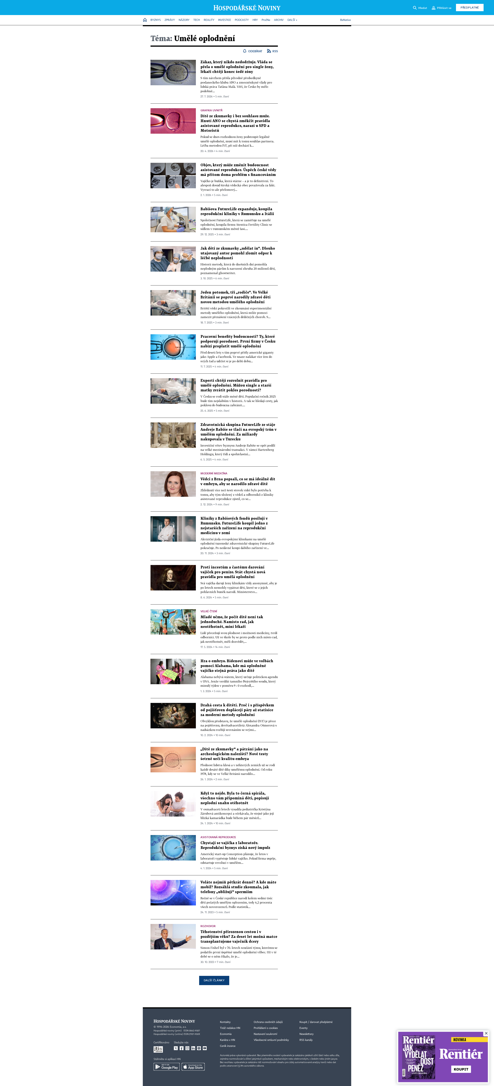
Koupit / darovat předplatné (315, 1022)
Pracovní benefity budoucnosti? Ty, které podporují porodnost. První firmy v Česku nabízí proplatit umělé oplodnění (237, 341)
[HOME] (145, 20)
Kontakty (225, 1022)
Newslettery (306, 1034)
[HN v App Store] (193, 1067)
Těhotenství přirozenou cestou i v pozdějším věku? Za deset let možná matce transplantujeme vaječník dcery (238, 936)
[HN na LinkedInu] (193, 1048)
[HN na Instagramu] (187, 1048)
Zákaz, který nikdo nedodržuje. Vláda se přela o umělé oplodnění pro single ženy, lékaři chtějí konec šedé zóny (236, 67)
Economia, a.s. (178, 1027)
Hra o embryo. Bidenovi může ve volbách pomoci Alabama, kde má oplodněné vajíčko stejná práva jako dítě (236, 666)
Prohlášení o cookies (266, 1028)
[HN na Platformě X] (176, 1048)
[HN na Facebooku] (182, 1048)
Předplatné (470, 7)
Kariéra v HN (227, 1040)
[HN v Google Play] (167, 1067)
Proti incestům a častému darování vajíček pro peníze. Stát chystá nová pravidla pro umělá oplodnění (232, 572)
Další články (214, 980)
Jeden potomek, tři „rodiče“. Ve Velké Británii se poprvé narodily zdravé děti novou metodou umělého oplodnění (235, 297)
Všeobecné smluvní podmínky (271, 1040)
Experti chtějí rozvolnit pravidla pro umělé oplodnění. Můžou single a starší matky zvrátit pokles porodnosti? (235, 385)
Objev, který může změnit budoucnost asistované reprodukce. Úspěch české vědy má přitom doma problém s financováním (238, 170)
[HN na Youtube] (205, 1048)
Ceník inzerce (227, 1046)
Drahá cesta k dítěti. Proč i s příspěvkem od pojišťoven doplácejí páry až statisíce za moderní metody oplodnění (237, 710)
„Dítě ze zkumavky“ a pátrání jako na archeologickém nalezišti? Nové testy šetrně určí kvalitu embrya (234, 754)
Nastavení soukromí (265, 1034)
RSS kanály (306, 1040)
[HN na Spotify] (199, 1048)
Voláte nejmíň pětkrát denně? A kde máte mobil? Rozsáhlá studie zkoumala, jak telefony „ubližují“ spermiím (238, 887)
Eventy (303, 1028)
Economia (226, 1034)
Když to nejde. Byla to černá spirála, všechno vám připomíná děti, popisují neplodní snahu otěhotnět (234, 798)
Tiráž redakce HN (230, 1028)
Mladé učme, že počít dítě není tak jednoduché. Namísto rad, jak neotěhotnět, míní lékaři (231, 622)
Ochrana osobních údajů (268, 1022)
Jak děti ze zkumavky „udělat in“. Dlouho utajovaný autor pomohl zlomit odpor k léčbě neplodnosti (237, 253)
